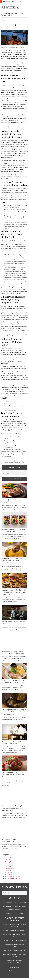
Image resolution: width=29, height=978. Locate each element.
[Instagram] (14, 898)
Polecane (7, 872)
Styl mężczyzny (9, 874)
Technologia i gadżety (11, 876)
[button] (26, 20)
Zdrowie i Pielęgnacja (11, 878)
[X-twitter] (19, 898)
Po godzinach (8, 868)
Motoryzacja (8, 864)
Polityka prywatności (14, 967)
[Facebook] (10, 898)
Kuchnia (7, 858)
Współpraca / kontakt (14, 970)
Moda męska (8, 862)
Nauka (6, 866)
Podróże (7, 870)
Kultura (7, 860)
